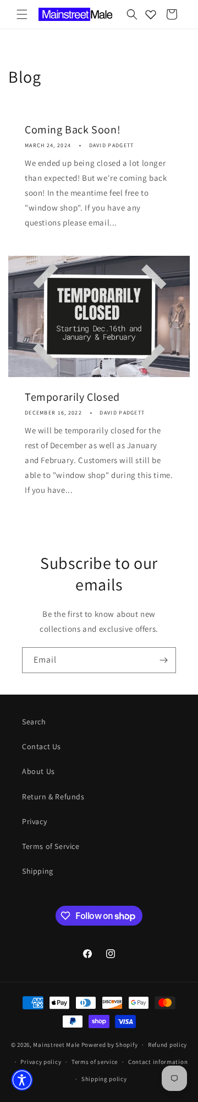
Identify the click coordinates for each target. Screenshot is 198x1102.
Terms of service (95, 1062)
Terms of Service (51, 846)
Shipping (37, 871)
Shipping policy (104, 1079)
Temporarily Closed (72, 397)
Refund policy (167, 1045)
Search (34, 722)
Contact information (158, 1062)
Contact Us (41, 746)
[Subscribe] (163, 660)
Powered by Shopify (109, 1045)
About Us (38, 771)
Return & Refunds (53, 797)
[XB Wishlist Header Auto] (150, 14)
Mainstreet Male (56, 1045)
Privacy (34, 821)
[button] (22, 14)
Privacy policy (40, 1062)
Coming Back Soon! (72, 129)
